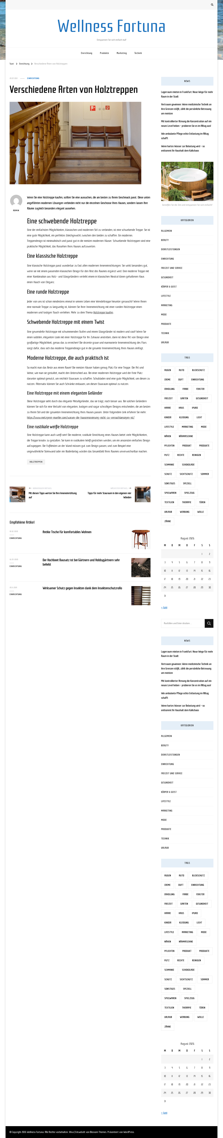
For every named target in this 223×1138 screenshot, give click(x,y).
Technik (138, 53)
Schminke (169, 464)
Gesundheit (167, 277)
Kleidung (184, 417)
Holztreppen (36, 462)
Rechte (180, 455)
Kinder (167, 417)
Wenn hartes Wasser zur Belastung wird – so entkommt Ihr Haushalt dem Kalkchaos (183, 148)
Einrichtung (86, 53)
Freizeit (168, 398)
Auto (181, 370)
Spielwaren (170, 492)
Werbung (185, 511)
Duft (180, 379)
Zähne (167, 521)
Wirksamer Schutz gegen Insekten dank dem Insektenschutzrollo (82, 588)
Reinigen (196, 455)
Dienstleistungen (170, 249)
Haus (181, 407)
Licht (199, 417)
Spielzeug (189, 492)
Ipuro (195, 407)
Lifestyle (166, 295)
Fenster (200, 389)
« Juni (164, 607)
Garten (184, 398)
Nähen (167, 436)
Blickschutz (198, 370)
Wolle (200, 511)
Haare (167, 407)
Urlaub (165, 342)
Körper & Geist (169, 286)
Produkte (104, 53)
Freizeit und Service (171, 268)
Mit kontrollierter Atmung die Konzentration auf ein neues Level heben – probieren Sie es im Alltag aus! (186, 123)
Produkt (186, 445)
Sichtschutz (186, 474)
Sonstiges (169, 483)
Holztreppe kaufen (103, 312)
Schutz (168, 474)
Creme (167, 379)
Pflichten (169, 445)
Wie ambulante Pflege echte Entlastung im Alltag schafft (185, 136)
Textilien (169, 502)
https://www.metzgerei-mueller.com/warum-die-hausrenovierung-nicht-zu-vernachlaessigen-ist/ (80, 417)
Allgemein (166, 230)
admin (16, 210)
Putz (167, 455)
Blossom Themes (98, 1132)
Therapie (186, 502)
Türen (202, 502)
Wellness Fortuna (111, 26)
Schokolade (188, 464)
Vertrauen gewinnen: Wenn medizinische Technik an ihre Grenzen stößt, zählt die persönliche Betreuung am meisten (186, 109)
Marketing (122, 53)
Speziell (187, 483)
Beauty (165, 240)
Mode (164, 314)
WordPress (128, 1132)
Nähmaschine (186, 436)
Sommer (205, 474)
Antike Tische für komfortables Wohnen (67, 532)
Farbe (186, 389)
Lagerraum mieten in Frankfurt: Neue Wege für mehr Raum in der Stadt (187, 94)
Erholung (169, 389)
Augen (167, 370)
